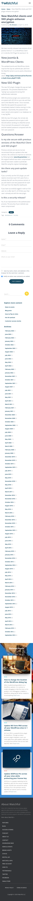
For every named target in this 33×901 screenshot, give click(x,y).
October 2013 (9, 600)
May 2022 (8, 362)
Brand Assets (7, 850)
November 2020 (10, 418)
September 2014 (10, 565)
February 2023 (9, 338)
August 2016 (9, 506)
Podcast (5, 833)
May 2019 (8, 478)
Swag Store (6, 881)
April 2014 (8, 579)
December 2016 (10, 495)
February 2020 (9, 450)
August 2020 (9, 429)
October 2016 (9, 502)
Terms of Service (22, 887)
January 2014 (9, 590)
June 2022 (8, 359)
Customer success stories (13, 321)
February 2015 (9, 551)
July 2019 (8, 471)
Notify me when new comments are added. (17, 276)
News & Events (7, 847)
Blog (5, 677)
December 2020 (10, 415)
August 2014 (9, 569)
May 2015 (8, 544)
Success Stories (7, 829)
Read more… (17, 695)
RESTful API (6, 857)
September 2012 (10, 635)
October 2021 (9, 380)
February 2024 (9, 331)
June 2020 (8, 436)
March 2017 (8, 492)
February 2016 (9, 516)
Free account (7, 864)
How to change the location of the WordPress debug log (15, 681)
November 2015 (10, 523)
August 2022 (9, 352)
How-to (5, 867)
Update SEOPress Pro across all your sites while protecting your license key (15, 776)
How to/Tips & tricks (11, 314)
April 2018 (8, 488)
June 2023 (8, 334)
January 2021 (9, 411)
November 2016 (10, 499)
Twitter (5, 874)
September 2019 (10, 467)
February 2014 (9, 586)
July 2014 (8, 572)
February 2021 (9, 408)
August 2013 (9, 607)
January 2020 (9, 453)
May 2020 (8, 439)
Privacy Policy (9, 887)
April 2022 (8, 366)
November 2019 (10, 460)
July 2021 (8, 390)
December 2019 (10, 457)
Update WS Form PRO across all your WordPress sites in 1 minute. (15, 728)
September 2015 (10, 530)
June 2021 (8, 394)
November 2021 (10, 376)
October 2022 (9, 345)
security (15, 215)
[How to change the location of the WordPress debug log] (16, 664)
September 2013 (10, 604)
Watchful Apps (7, 860)
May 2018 (8, 485)
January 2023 (9, 341)
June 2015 (8, 541)
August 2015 (9, 534)
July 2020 (8, 432)
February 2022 (9, 369)
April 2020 (8, 443)
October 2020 (9, 422)
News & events (9, 307)
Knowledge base (8, 843)
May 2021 (8, 397)
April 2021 (8, 401)
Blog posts (8, 310)
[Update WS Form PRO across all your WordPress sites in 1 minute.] (16, 710)
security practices (20, 157)
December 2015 (10, 520)
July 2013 (8, 610)
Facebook (5, 878)
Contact (5, 840)
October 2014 (9, 562)
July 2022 (8, 355)
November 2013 (10, 597)
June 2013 (8, 614)
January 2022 (9, 373)
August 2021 (9, 387)
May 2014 (8, 575)
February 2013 (9, 628)
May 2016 (8, 509)
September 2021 (10, 383)
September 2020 (10, 425)
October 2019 (9, 464)
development (9, 215)
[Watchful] (10, 3)
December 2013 (10, 593)
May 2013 (8, 617)
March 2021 (8, 404)
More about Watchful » (7, 817)
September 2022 (10, 348)
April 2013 (8, 621)
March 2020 (8, 446)
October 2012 (9, 632)
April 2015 (8, 548)
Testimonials (6, 871)
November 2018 (10, 481)
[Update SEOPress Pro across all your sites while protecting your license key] (16, 758)
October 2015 (9, 527)
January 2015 (9, 555)
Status (4, 853)
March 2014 (8, 582)
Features (5, 822)
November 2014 (10, 558)
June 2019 (8, 474)
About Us (5, 836)
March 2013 (8, 625)
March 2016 (8, 513)
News (11, 212)
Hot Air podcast (10, 317)
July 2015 (8, 537)
